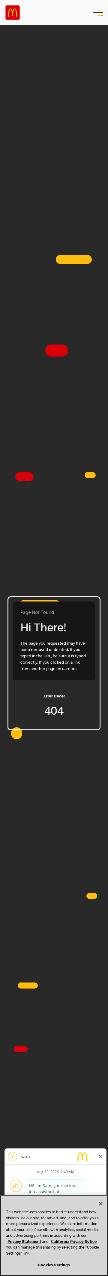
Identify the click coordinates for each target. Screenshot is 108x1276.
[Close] (100, 1203)
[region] (54, 1235)
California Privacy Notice (74, 1242)
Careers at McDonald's (12, 12)
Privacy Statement (24, 1242)
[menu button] (97, 13)
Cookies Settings (54, 1266)
